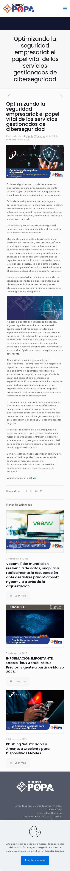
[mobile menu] (65, 9)
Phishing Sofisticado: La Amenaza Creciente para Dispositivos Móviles (28, 748)
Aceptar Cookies (35, 860)
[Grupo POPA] (18, 8)
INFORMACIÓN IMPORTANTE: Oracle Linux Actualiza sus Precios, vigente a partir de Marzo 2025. (35, 665)
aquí (34, 478)
